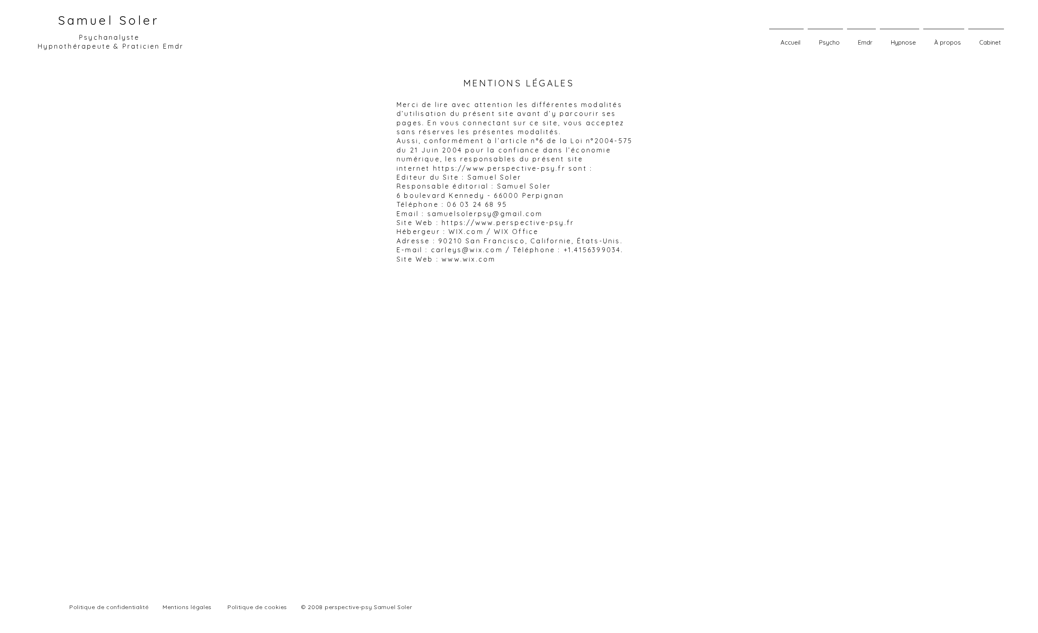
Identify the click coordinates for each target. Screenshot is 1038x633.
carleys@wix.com (467, 250)
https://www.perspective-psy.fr (499, 168)
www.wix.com (468, 259)
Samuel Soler (108, 20)
